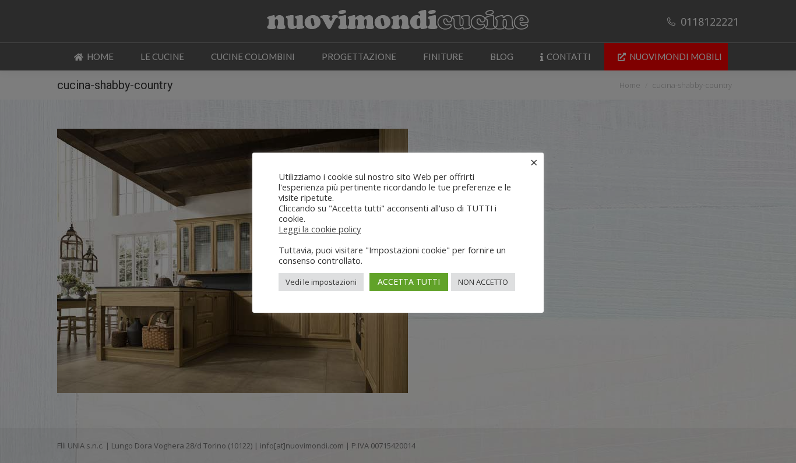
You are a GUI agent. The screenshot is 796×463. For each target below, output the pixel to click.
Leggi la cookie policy (320, 229)
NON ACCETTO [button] (483, 282)
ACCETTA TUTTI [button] (409, 281)
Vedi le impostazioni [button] (321, 282)
